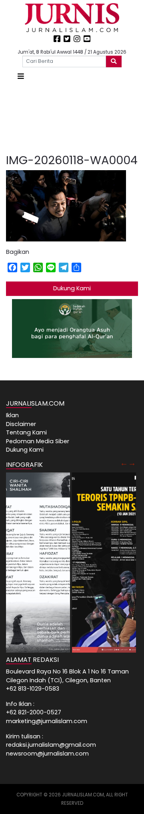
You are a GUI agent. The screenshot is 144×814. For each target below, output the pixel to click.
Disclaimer (21, 424)
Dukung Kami (72, 288)
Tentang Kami (26, 432)
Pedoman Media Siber (37, 441)
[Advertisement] (72, 117)
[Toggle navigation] (20, 76)
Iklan (12, 415)
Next (132, 463)
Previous (124, 463)
